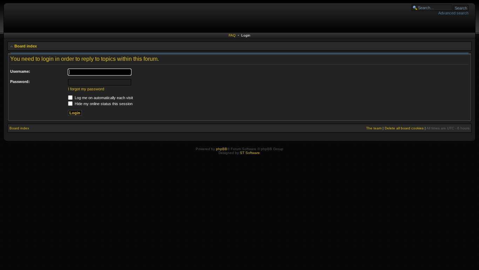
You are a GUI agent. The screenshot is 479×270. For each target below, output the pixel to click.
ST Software (250, 153)
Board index (25, 46)
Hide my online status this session (103, 104)
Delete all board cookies (404, 128)
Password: (20, 81)
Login (245, 35)
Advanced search (453, 13)
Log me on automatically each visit (103, 98)
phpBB (221, 149)
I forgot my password (86, 89)
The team (374, 128)
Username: (20, 71)
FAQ (232, 35)
